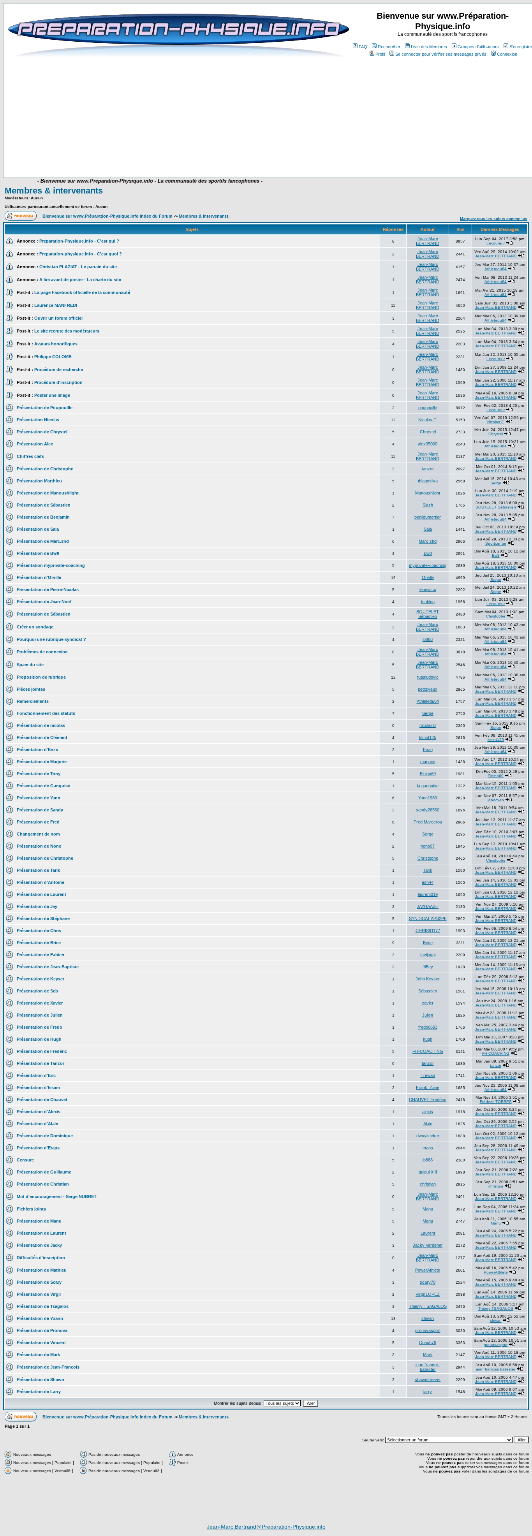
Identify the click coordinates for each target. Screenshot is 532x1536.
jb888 (428, 639)
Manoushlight (427, 493)
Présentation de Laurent (41, 894)
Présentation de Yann (38, 797)
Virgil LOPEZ (428, 1294)
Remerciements (33, 701)
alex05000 (427, 444)
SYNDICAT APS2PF (428, 918)
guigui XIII (428, 1172)
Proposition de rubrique (41, 677)
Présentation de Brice (39, 942)
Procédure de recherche (58, 369)
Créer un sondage (35, 627)
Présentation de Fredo (39, 1027)
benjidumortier (427, 517)
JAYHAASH (428, 906)
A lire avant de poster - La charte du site (80, 279)
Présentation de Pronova (42, 1330)
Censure (25, 1160)
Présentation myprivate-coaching (51, 565)
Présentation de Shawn (40, 1379)
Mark (428, 1354)
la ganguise (428, 785)
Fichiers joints (31, 1209)
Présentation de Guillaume (44, 1172)
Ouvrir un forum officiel (58, 318)
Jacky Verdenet (427, 1245)
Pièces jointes (31, 689)
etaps (428, 1147)
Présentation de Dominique (45, 1135)
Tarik (427, 870)
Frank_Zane (427, 1087)
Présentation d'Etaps (38, 1147)
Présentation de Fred (38, 822)
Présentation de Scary (39, 1282)
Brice (428, 942)
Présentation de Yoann (40, 1318)
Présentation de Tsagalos (43, 1306)
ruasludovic (428, 677)
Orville (428, 577)
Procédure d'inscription (58, 382)
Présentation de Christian (43, 1184)
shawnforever (428, 1379)
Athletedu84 (495, 269)
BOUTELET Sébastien (496, 507)
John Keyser (428, 978)
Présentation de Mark (38, 1354)
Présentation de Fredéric (42, 1051)
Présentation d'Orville (39, 577)
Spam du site (30, 664)
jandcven (496, 800)
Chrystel (428, 431)
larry (427, 1391)
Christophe (496, 616)
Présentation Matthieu (39, 481)
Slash (428, 505)
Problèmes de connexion (42, 651)
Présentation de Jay (37, 906)
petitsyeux (427, 689)
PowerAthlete (427, 1270)
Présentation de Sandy (40, 810)
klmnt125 (427, 737)
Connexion (507, 54)
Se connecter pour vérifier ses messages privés (440, 54)
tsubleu (428, 601)
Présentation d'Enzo (37, 749)
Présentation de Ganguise (43, 785)
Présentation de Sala (38, 529)
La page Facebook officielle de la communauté (82, 292)
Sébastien (427, 991)
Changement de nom (38, 834)
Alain (427, 1123)
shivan (427, 1318)
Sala (428, 529)
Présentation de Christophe (45, 468)
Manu (428, 1209)
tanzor (428, 468)
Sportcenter (495, 543)
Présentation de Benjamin (43, 517)
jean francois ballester (428, 1367)
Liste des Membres (429, 46)
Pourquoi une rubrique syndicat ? (51, 639)
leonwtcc (427, 589)
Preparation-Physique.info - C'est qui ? (79, 241)
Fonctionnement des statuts (46, 713)
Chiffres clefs (30, 456)
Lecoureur (495, 243)
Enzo (428, 749)
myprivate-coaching (427, 565)
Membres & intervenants (54, 190)
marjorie (427, 761)
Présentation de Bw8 (38, 553)
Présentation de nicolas (41, 725)
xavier (427, 1003)
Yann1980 (427, 797)
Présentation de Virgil (39, 1294)
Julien (427, 1015)
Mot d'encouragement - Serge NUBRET (57, 1196)
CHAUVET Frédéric (427, 1099)
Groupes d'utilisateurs (478, 46)
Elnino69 (428, 773)
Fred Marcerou (428, 822)
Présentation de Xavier (40, 1003)
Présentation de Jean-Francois (48, 1367)
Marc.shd (428, 541)
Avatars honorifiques (56, 343)
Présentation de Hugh (39, 1039)
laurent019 (428, 894)
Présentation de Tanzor (40, 1063)
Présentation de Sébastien (43, 505)
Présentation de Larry (39, 1391)
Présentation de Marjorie (42, 761)
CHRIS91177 (428, 930)
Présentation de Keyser (40, 978)
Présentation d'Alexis (38, 1111)
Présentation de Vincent (41, 1342)
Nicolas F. (427, 419)
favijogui (427, 954)
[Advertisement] (182, 154)
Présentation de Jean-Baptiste (48, 966)
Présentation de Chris (39, 930)
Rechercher (389, 46)
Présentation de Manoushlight (48, 493)
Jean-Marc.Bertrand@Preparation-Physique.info (266, 1527)
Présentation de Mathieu (42, 1270)
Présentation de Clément (42, 737)
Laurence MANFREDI (55, 305)
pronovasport (427, 1330)
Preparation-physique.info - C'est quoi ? (80, 254)
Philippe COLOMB (53, 356)
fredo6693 (427, 1027)
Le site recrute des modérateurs (66, 331)
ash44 (427, 882)
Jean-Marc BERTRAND (427, 241)
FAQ (363, 46)
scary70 (427, 1282)
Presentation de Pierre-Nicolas (48, 589)
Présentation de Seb (37, 991)
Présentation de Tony (38, 773)
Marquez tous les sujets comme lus (493, 218)
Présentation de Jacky (39, 1245)
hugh (427, 1039)
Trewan (428, 1075)
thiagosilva (428, 481)
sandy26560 (427, 810)
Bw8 (428, 553)
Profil (380, 54)
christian (428, 1184)
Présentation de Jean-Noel (44, 601)
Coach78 (427, 1342)
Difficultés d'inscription (41, 1257)
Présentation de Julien (40, 1015)
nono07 (428, 846)
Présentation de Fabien (40, 954)
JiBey (428, 966)
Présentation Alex (35, 444)
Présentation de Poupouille (44, 407)
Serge (495, 483)
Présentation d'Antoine (40, 882)
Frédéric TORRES (496, 1102)
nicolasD (427, 725)
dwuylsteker (427, 1135)
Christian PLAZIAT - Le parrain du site (78, 266)
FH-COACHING (427, 1051)
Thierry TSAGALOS (428, 1306)
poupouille (427, 407)
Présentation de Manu (39, 1221)
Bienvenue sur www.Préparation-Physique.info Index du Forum (107, 216)
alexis (427, 1111)
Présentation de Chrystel (42, 431)
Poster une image (52, 395)
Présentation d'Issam (38, 1087)
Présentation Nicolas (38, 419)
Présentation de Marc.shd (43, 541)
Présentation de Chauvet (42, 1099)
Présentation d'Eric (36, 1075)
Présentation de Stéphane (43, 918)
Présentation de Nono (39, 846)
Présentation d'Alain (37, 1123)
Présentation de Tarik (38, 870)
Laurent (428, 1233)
